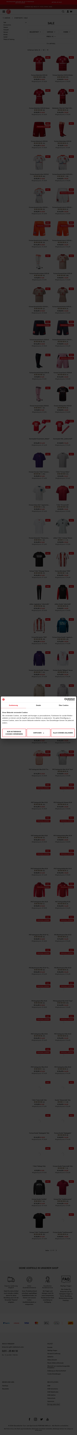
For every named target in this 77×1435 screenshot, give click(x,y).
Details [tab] (38, 705)
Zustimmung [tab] (13, 705)
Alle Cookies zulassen (63, 733)
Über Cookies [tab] (63, 705)
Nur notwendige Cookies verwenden (14, 733)
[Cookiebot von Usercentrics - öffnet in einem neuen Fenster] (66, 699)
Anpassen (37, 733)
